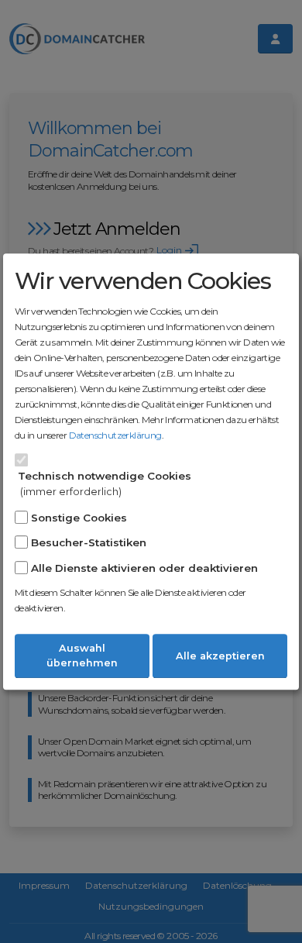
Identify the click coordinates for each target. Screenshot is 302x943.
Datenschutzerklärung (115, 435)
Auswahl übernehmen (82, 655)
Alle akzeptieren (220, 656)
